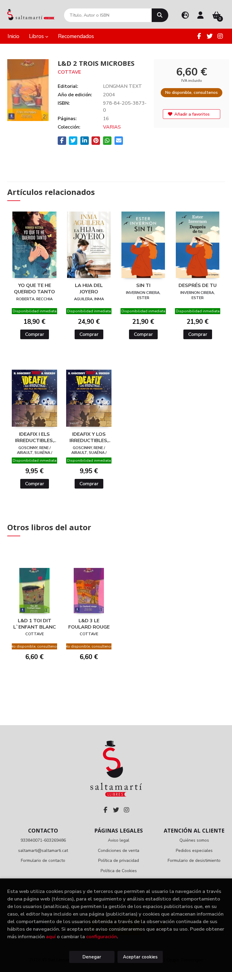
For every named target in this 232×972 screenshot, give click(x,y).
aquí (51, 936)
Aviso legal (118, 840)
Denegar (91, 957)
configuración (101, 936)
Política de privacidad (118, 860)
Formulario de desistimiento (194, 860)
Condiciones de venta (118, 850)
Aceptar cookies (140, 957)
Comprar (34, 334)
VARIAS (112, 127)
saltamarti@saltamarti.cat (43, 850)
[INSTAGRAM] (220, 36)
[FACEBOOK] (199, 36)
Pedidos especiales (194, 850)
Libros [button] (37, 36)
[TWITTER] (209, 36)
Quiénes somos (194, 840)
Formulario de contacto (43, 860)
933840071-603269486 (43, 840)
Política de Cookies (119, 871)
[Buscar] (160, 15)
